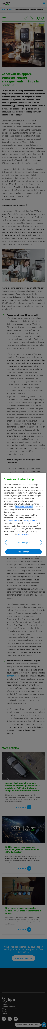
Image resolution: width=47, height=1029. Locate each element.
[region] (23, 514)
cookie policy (13, 520)
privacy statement (31, 520)
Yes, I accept (23, 552)
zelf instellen (23, 534)
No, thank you (23, 542)
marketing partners (24, 506)
